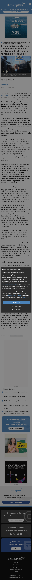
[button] (16, 310)
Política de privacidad (13, 299)
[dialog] (16, 290)
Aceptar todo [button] (16, 302)
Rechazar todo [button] (16, 306)
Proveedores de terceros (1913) (9, 284)
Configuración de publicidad (14, 295)
